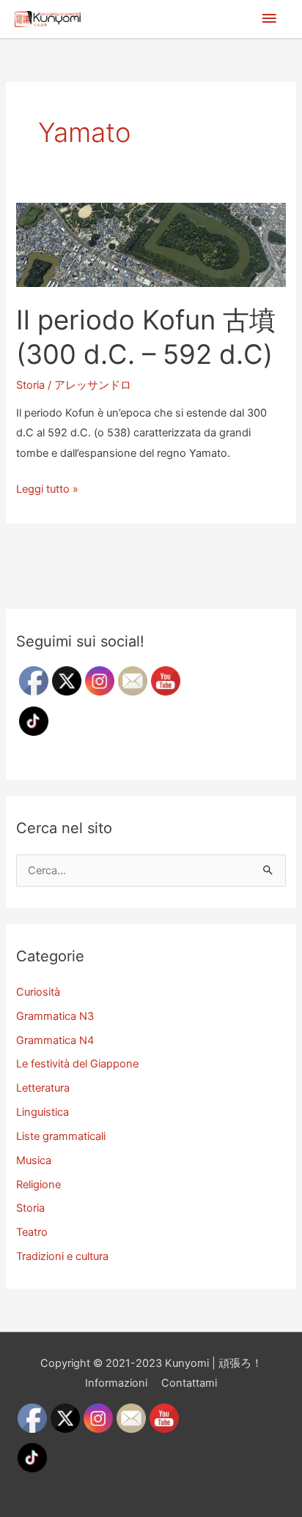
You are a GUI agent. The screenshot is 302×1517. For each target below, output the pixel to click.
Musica (33, 1160)
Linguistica (42, 1112)
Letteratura (43, 1088)
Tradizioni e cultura (62, 1256)
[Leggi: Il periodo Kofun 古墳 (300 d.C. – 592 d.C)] (150, 243)
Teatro (32, 1232)
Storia (30, 385)
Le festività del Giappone (77, 1063)
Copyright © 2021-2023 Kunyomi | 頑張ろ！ (151, 1363)
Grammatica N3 (55, 1016)
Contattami (189, 1383)
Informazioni (116, 1383)
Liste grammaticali (61, 1136)
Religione (38, 1184)
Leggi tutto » (47, 490)
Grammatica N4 (55, 1040)
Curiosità (38, 992)
